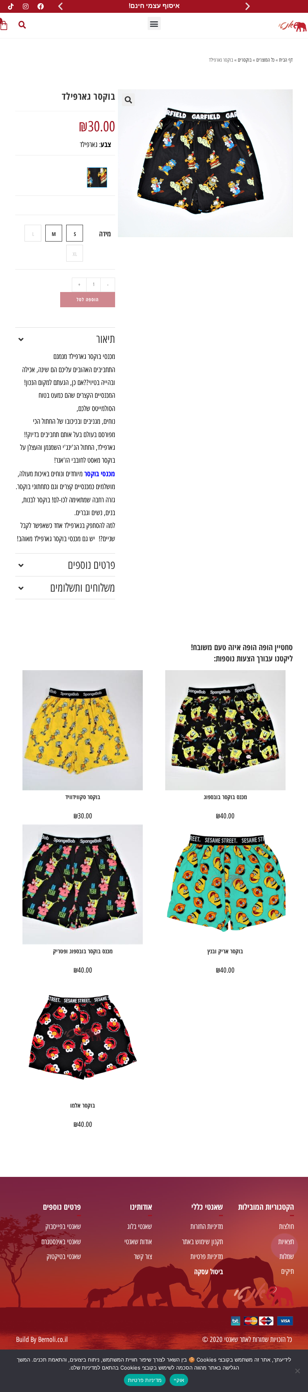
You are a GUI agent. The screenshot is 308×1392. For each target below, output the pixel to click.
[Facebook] (40, 6)
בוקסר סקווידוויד (82, 797)
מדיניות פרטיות (145, 1380)
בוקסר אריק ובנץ (225, 951)
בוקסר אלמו (82, 1105)
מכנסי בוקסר (99, 473)
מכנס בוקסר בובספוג (225, 797)
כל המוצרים (265, 60)
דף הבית (286, 60)
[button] (248, 6)
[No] (298, 1371)
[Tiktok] (10, 6)
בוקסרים (244, 60)
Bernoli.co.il (53, 1339)
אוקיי (179, 1380)
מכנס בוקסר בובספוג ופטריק (83, 951)
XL (75, 254)
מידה (105, 233)
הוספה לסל (88, 299)
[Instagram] (25, 6)
